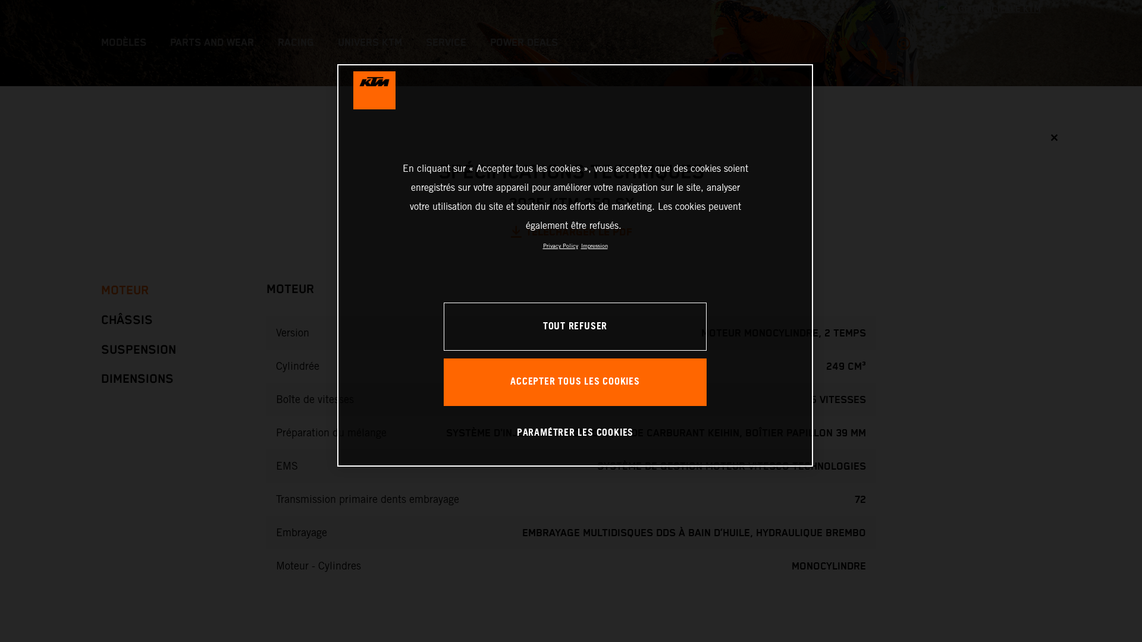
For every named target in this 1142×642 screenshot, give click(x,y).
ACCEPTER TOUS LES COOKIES (575, 382)
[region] (575, 265)
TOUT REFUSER (575, 326)
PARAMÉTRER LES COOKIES (575, 433)
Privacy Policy (560, 246)
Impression (594, 246)
